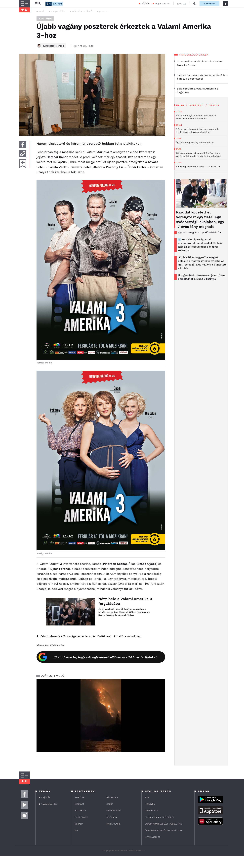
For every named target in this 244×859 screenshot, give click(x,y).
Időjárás (145, 3)
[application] (101, 715)
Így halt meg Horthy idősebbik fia (199, 232)
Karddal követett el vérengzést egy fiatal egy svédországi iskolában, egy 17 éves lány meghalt (200, 219)
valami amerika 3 (82, 11)
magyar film (58, 11)
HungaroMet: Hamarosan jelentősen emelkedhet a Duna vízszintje (201, 277)
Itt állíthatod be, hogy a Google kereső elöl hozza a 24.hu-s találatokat (105, 657)
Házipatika (112, 797)
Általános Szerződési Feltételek (164, 830)
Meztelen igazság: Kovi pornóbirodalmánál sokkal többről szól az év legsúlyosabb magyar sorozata (200, 245)
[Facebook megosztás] (22, 144)
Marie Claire (113, 824)
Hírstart (79, 804)
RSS (147, 797)
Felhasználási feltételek (159, 817)
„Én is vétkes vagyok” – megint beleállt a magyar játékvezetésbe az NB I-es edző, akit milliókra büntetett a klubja (202, 263)
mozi (41, 11)
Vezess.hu (80, 810)
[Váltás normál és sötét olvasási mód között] (195, 4)
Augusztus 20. (162, 3)
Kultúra (45, 18)
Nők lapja (111, 817)
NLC (77, 830)
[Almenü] (37, 3)
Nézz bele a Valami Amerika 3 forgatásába (125, 601)
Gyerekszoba (113, 810)
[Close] (160, 739)
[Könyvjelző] (22, 163)
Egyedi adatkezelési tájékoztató (163, 824)
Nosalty (79, 824)
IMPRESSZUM (151, 810)
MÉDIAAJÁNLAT (152, 837)
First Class (81, 817)
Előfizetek (209, 4)
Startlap (79, 797)
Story (109, 804)
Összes (214, 105)
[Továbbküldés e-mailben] (22, 153)
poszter (103, 11)
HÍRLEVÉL (150, 804)
